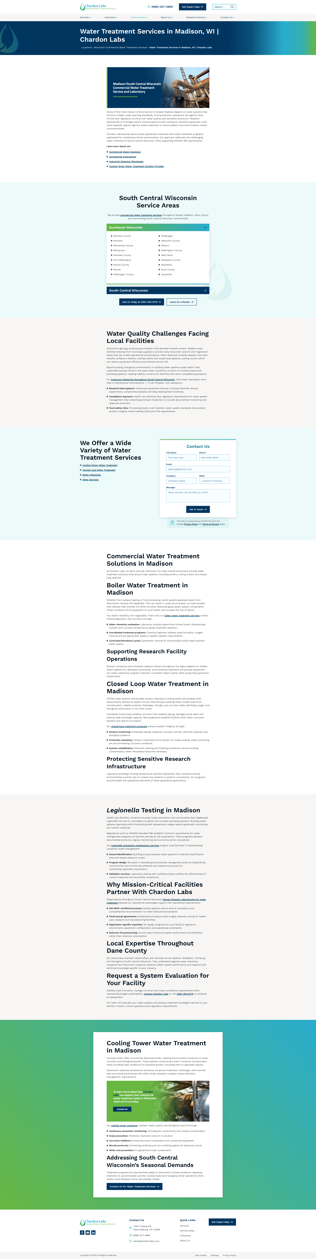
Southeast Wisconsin (125, 227)
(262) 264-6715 (185, 994)
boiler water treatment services (182, 615)
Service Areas (187, 1230)
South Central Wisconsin (128, 290)
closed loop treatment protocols (129, 726)
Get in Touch (196, 509)
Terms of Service (211, 524)
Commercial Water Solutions (125, 152)
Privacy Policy (191, 524)
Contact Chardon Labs (156, 994)
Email (169, 464)
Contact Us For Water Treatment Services (133, 1186)
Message (170, 487)
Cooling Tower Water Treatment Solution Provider (136, 166)
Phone (202, 453)
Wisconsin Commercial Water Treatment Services (120, 47)
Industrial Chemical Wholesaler (126, 161)
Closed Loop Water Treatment (98, 470)
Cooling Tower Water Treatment (99, 465)
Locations (86, 47)
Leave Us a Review (180, 302)
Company (171, 476)
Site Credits (200, 1255)
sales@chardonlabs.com (146, 1241)
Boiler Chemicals (91, 474)
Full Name (171, 453)
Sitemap (215, 1255)
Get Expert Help (190, 7)
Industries (185, 1235)
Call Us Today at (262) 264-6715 (139, 302)
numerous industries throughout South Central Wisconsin (143, 379)
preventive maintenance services (135, 845)
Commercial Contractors (122, 156)
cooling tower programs (124, 1125)
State (202, 476)
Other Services (90, 479)
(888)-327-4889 (141, 1235)
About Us (185, 1240)
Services (184, 1225)
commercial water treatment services (141, 215)
